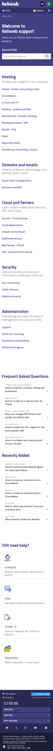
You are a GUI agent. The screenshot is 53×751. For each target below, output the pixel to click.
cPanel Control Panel (13, 232)
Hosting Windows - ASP (15, 123)
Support (6, 327)
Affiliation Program (13, 347)
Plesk (5, 136)
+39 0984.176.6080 (41, 694)
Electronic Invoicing (13, 334)
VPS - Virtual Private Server (17, 252)
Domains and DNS (12, 187)
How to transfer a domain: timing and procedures (24, 389)
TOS (18, 741)
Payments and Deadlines (15, 341)
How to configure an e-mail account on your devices (23, 441)
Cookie (12, 741)
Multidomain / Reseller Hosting (19, 116)
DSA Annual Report (40, 741)
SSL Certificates (11, 283)
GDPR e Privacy (10, 289)
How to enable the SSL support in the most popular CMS (25, 428)
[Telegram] (46, 728)
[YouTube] (35, 728)
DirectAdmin (9, 96)
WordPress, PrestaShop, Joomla (19, 150)
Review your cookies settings (14, 743)
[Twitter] (16, 728)
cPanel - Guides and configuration (20, 89)
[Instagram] (25, 728)
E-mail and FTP (10, 103)
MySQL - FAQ (9, 129)
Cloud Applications (12, 225)
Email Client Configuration (16, 181)
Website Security (11, 296)
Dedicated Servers (12, 238)
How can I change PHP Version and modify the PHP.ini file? (23, 415)
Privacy (5, 741)
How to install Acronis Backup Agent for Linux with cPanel (24, 468)
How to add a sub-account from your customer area (24, 507)
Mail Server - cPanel (13, 245)
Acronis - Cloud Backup (14, 218)
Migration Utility (11, 143)
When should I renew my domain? (22, 519)
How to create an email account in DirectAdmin (23, 481)
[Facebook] (7, 728)
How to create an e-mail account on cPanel (23, 402)
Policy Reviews (26, 741)
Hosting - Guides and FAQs (16, 109)
